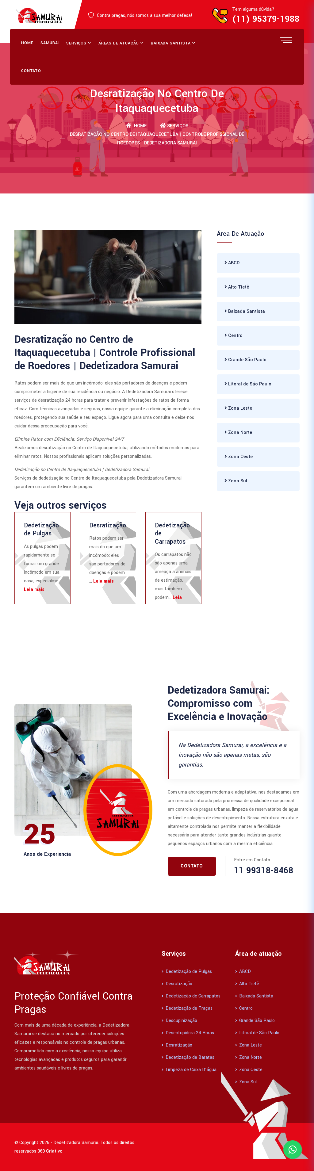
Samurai (49, 43)
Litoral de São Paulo (249, 384)
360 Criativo (50, 1151)
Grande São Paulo (246, 360)
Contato (31, 71)
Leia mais (34, 589)
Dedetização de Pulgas (41, 529)
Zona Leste (239, 408)
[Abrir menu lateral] (286, 39)
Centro (235, 335)
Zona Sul (237, 481)
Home (27, 43)
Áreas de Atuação (118, 43)
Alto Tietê (238, 287)
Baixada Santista (170, 43)
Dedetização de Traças (188, 1008)
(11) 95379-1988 (266, 19)
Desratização (107, 525)
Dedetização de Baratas (189, 1057)
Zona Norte (239, 432)
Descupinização (180, 1020)
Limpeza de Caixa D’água (190, 1069)
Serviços (76, 43)
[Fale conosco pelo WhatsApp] (292, 1149)
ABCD (233, 263)
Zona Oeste (240, 456)
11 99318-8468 (263, 871)
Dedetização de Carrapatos (192, 996)
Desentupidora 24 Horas (189, 1033)
